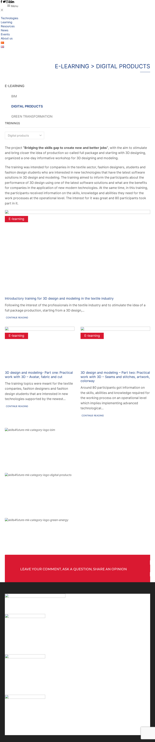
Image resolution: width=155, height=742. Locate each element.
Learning (6, 22)
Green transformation (31, 116)
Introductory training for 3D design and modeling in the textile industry (59, 298)
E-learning (16, 219)
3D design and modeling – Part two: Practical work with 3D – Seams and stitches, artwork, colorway (115, 376)
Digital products (27, 106)
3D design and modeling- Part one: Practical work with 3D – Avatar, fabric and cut (39, 374)
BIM (14, 96)
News (4, 30)
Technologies (9, 18)
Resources (8, 26)
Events (5, 34)
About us (7, 38)
